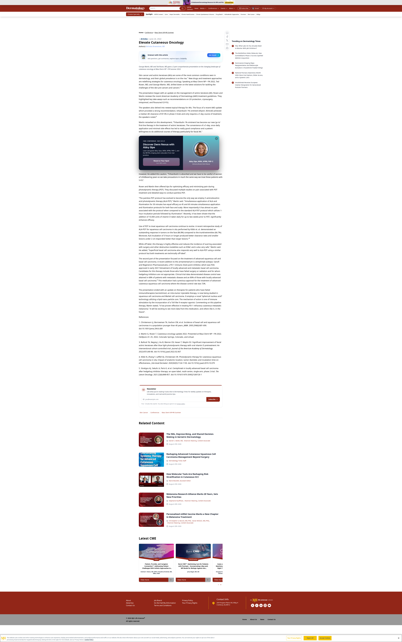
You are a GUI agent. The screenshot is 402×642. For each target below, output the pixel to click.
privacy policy (181, 404)
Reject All (310, 638)
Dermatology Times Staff (177, 461)
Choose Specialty (134, 14)
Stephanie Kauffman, (176, 501)
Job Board (158, 600)
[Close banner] (399, 2)
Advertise (129, 603)
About (128, 600)
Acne (166, 14)
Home (141, 33)
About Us (253, 619)
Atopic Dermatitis (174, 14)
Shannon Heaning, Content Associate (197, 441)
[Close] (398, 638)
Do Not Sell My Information (165, 603)
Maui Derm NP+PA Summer (171, 413)
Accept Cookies (325, 638)
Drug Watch (219, 14)
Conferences (212, 8)
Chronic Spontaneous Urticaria (205, 14)
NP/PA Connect (190, 8)
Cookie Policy (88, 640)
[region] (201, 638)
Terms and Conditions (162, 605)
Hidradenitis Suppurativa (231, 14)
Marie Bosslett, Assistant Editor (180, 481)
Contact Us (130, 605)
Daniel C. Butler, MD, (176, 441)
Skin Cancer (251, 14)
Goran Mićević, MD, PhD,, (201, 521)
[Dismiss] (216, 138)
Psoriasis (243, 14)
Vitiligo (258, 14)
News (196, 8)
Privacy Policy (187, 600)
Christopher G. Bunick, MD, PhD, (180, 521)
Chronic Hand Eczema (187, 14)
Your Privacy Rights (189, 603)
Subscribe (211, 399)
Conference (149, 33)
